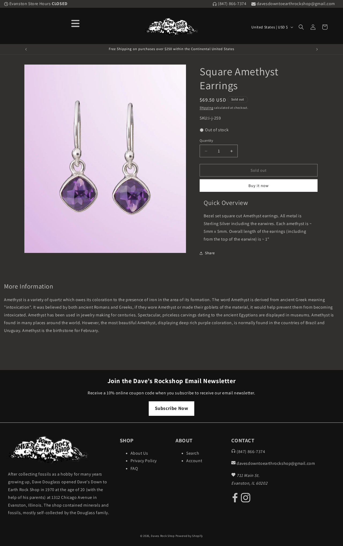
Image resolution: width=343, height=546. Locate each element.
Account (194, 460)
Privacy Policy (144, 460)
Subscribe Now (171, 408)
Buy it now (258, 185)
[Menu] (75, 23)
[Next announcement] (317, 49)
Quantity (206, 140)
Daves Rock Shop (163, 536)
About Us (139, 453)
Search (192, 453)
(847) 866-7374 (231, 3)
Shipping (206, 108)
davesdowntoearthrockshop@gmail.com (295, 3)
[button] (301, 27)
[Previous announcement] (26, 49)
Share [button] (210, 252)
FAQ (134, 468)
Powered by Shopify (189, 536)
